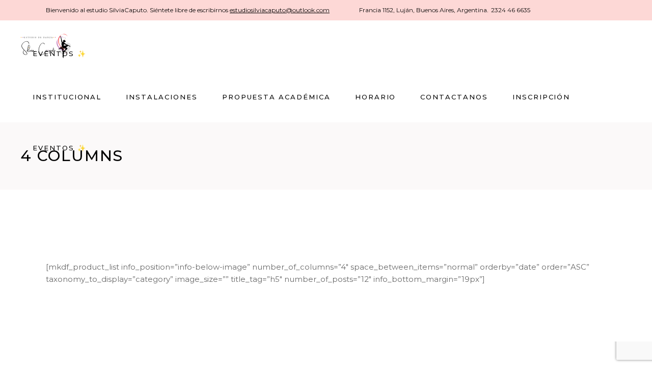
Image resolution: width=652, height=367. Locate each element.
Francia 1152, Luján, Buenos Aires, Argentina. (423, 10)
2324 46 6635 (510, 10)
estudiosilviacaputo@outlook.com (280, 10)
